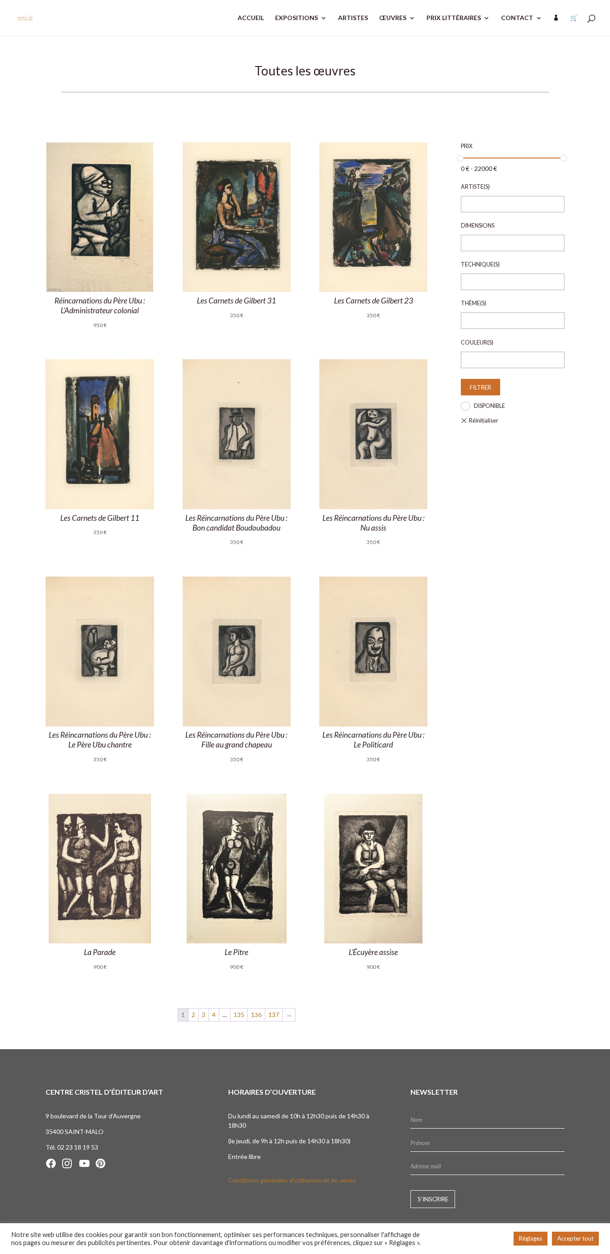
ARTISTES (353, 18)
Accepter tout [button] (575, 1238)
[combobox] (512, 204)
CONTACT (517, 18)
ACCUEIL (251, 18)
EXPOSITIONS (296, 18)
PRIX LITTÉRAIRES (453, 18)
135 (239, 1014)
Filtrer (480, 387)
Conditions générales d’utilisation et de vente (292, 1180)
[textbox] (466, 204)
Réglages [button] (530, 1238)
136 (256, 1014)
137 (273, 1014)
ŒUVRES (392, 18)
